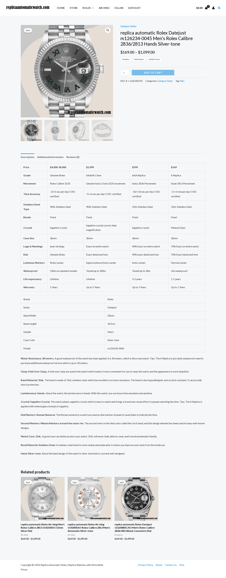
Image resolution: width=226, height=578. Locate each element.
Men (182, 81)
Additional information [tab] (50, 156)
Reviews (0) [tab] (72, 156)
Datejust (134, 7)
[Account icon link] (213, 7)
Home (61, 7)
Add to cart (153, 72)
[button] (92, 7)
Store (74, 7)
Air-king (104, 7)
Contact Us (171, 564)
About (159, 564)
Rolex (87, 7)
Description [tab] (27, 156)
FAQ (181, 564)
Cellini (118, 7)
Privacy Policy (145, 564)
